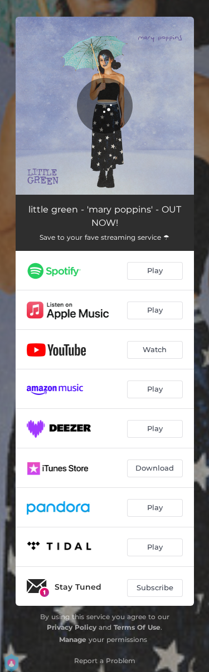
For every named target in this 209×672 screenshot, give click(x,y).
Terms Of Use (137, 627)
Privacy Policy (71, 627)
